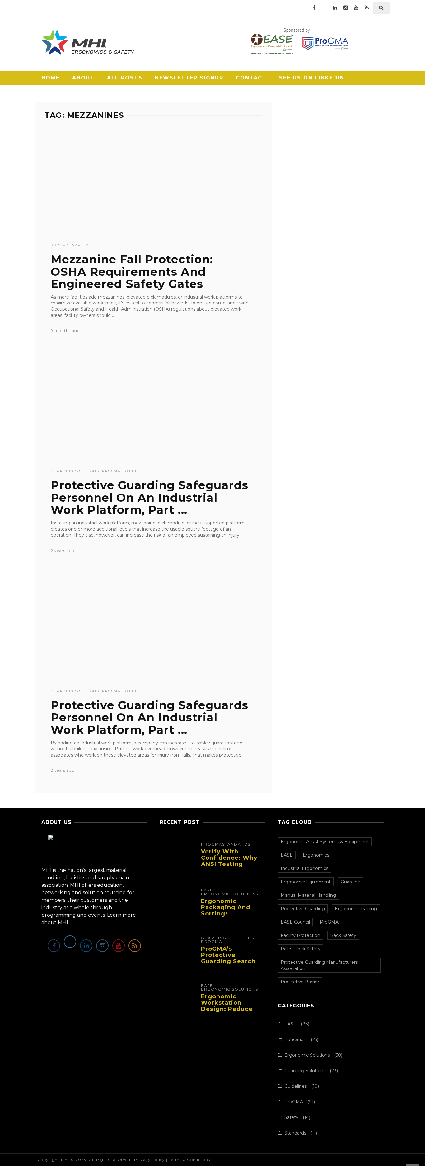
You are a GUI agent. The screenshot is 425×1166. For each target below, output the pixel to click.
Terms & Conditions (189, 1159)
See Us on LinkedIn (311, 78)
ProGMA (60, 245)
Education (295, 1039)
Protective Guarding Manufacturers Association (319, 965)
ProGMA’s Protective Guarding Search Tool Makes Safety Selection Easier (231, 961)
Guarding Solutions (75, 471)
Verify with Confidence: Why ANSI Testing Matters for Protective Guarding (229, 867)
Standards (236, 844)
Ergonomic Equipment (306, 882)
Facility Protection (300, 935)
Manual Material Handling (308, 895)
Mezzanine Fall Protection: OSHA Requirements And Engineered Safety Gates (132, 271)
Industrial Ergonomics (304, 868)
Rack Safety (343, 935)
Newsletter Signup (189, 78)
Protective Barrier (300, 982)
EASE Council (295, 922)
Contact (251, 78)
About (83, 78)
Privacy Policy (149, 1159)
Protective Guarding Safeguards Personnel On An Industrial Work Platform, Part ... (149, 497)
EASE (207, 890)
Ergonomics (316, 855)
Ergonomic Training (356, 908)
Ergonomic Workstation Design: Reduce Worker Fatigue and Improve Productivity (227, 1012)
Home (50, 78)
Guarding (351, 882)
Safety (80, 245)
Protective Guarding (303, 908)
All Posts (124, 78)
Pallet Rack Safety (300, 949)
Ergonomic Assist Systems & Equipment (325, 841)
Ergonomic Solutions (229, 894)
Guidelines (295, 1086)
